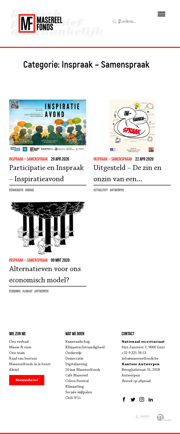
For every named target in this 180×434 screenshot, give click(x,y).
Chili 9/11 (73, 398)
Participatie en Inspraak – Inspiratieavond (46, 173)
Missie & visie (20, 347)
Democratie (74, 358)
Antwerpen (117, 190)
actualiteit (101, 190)
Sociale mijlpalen (78, 392)
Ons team (17, 353)
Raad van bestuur (23, 358)
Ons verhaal (19, 342)
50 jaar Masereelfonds (82, 370)
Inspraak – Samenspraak (28, 159)
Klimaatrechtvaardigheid (85, 347)
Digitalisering (76, 364)
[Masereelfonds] (40, 21)
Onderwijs (73, 353)
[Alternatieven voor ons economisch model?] (47, 228)
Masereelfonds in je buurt (30, 364)
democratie (16, 190)
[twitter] (132, 399)
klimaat (27, 291)
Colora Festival (77, 381)
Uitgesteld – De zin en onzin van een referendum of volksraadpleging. (127, 174)
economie (15, 291)
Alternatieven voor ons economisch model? (45, 274)
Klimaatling (74, 387)
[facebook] (125, 399)
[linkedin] (150, 399)
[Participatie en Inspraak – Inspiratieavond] (47, 126)
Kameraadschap (77, 342)
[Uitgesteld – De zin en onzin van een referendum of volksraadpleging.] (132, 126)
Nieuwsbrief (26, 380)
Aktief (14, 370)
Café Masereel (76, 375)
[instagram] (141, 399)
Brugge (29, 190)
